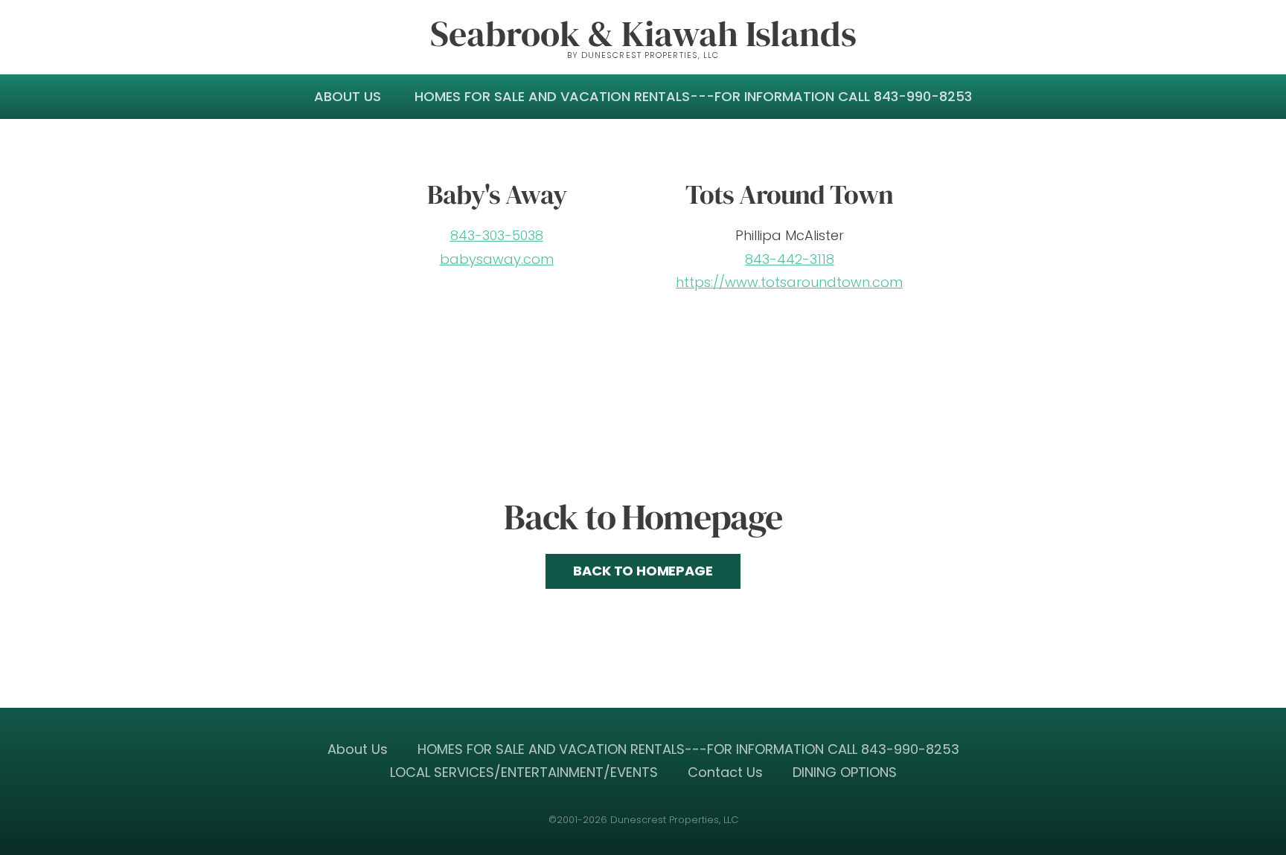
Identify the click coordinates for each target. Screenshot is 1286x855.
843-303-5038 (496, 235)
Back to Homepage (642, 570)
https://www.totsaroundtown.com (789, 282)
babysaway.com (497, 259)
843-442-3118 (789, 259)
